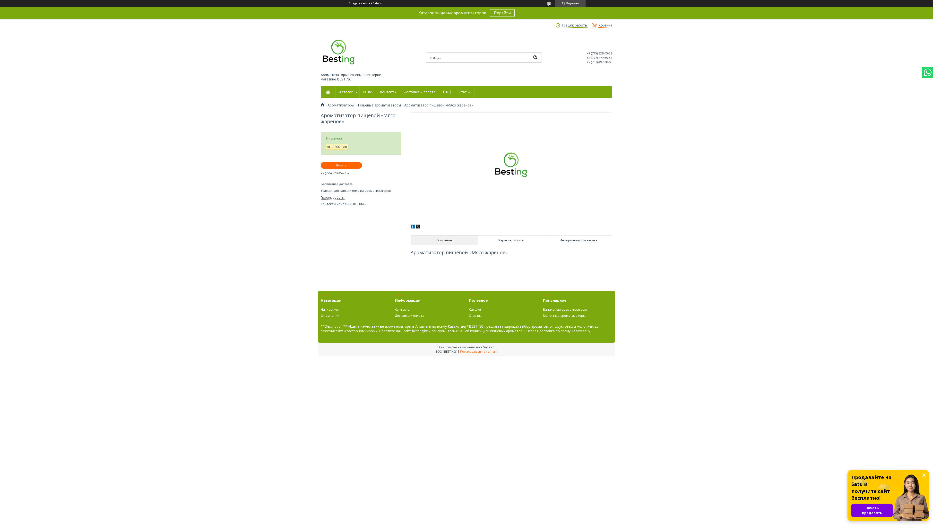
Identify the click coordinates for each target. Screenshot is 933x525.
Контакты (388, 92)
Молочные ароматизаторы (564, 315)
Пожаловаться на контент (478, 352)
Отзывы (475, 315)
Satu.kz (488, 347)
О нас (367, 92)
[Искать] (535, 57)
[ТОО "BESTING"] (339, 52)
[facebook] (413, 227)
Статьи (465, 92)
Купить (341, 165)
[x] (418, 227)
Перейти (502, 13)
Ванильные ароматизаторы (565, 309)
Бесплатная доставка (337, 184)
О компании (330, 315)
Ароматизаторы (341, 105)
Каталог (346, 92)
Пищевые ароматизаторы (379, 105)
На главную (330, 309)
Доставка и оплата (419, 92)
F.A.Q (447, 92)
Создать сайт (358, 3)
